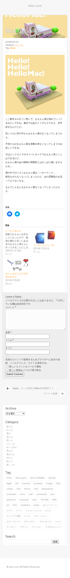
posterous (11, 500)
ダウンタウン (30, 521)
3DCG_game (21, 478)
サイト (8, 348)
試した (10, 458)
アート (19, 511)
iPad (19, 489)
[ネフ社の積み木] (19, 242)
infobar (10, 489)
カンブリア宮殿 (13, 516)
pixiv (53, 494)
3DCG (12, 48)
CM (16, 483)
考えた (10, 451)
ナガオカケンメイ (53, 527)
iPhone (27, 489)
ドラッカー (37, 527)
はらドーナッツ (50, 505)
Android (52, 478)
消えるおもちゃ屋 (21, 30)
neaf (31, 494)
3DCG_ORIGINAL (37, 478)
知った (10, 461)
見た (9, 433)
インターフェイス (34, 511)
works (36, 505)
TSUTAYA (44, 500)
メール (9, 340)
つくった (19, 45)
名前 (8, 332)
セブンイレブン (13, 521)
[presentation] (7, 388)
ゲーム (27, 516)
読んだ (10, 437)
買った (10, 440)
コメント (10, 307)
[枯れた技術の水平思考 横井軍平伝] (17, 265)
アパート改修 (54, 393)
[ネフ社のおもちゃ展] (45, 236)
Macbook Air (47, 489)
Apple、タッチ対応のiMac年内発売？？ (30, 388)
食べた (10, 426)
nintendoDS (41, 494)
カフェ (48, 511)
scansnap (24, 500)
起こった (11, 464)
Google (49, 483)
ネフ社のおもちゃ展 (43, 245)
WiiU (15, 505)
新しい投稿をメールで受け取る (25, 370)
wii (8, 505)
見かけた (11, 454)
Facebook (38, 483)
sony (34, 500)
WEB (54, 500)
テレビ (58, 521)
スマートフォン (40, 516)
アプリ (10, 511)
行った (10, 430)
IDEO (58, 483)
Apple (9, 483)
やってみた (12, 447)
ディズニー (11, 527)
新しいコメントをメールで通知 (25, 366)
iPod (36, 489)
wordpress (25, 505)
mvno (22, 494)
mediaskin (11, 494)
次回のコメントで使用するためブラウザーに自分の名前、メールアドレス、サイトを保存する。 (32, 361)
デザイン (24, 527)
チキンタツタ (45, 521)
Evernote (26, 483)
